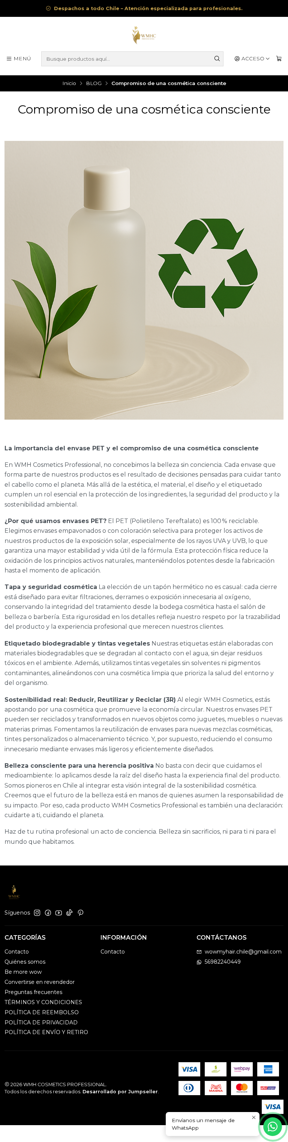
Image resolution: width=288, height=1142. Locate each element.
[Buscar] (217, 58)
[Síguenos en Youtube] (58, 912)
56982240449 (223, 961)
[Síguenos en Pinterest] (80, 912)
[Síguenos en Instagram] (37, 912)
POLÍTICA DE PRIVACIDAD (41, 1022)
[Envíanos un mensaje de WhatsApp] (272, 1126)
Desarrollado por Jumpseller (120, 1091)
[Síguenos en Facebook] (48, 912)
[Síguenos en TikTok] (69, 912)
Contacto (16, 951)
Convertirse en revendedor (39, 982)
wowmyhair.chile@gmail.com (243, 951)
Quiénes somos (24, 961)
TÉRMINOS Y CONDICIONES (43, 1002)
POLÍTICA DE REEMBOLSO (41, 1012)
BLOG (94, 83)
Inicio (69, 83)
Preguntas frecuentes (33, 992)
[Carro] (279, 59)
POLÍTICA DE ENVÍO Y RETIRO (46, 1032)
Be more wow (23, 972)
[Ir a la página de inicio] (144, 35)
